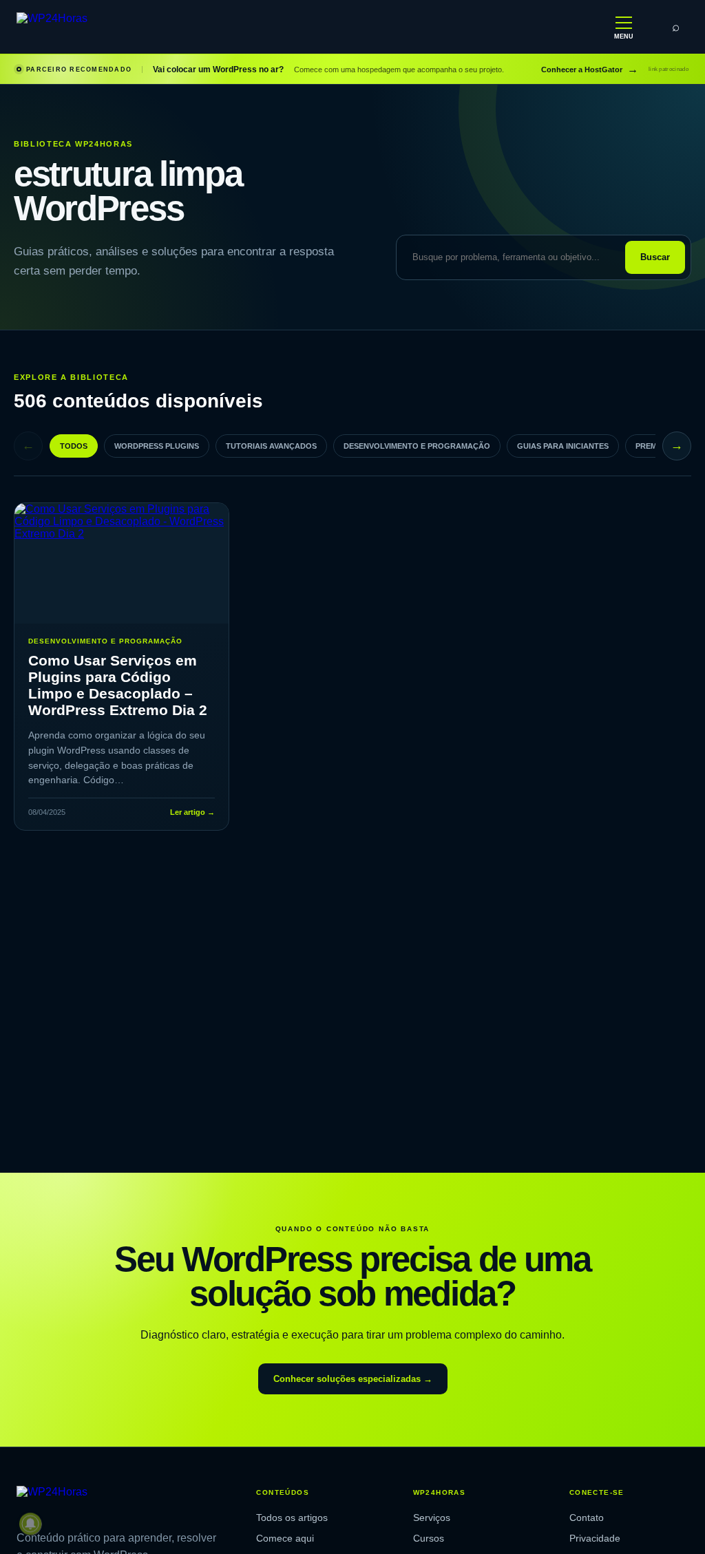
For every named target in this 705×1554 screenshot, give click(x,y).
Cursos (428, 1538)
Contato (586, 1517)
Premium (653, 446)
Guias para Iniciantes (563, 446)
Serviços (431, 1517)
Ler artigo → (192, 812)
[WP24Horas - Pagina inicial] (96, 27)
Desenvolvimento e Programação (417, 446)
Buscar (655, 257)
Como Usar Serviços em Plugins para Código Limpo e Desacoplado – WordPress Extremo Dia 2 (117, 685)
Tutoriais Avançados (271, 446)
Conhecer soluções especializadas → (352, 1379)
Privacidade (594, 1538)
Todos (73, 446)
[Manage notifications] (30, 1524)
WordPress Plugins (156, 446)
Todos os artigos (292, 1517)
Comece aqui (285, 1538)
